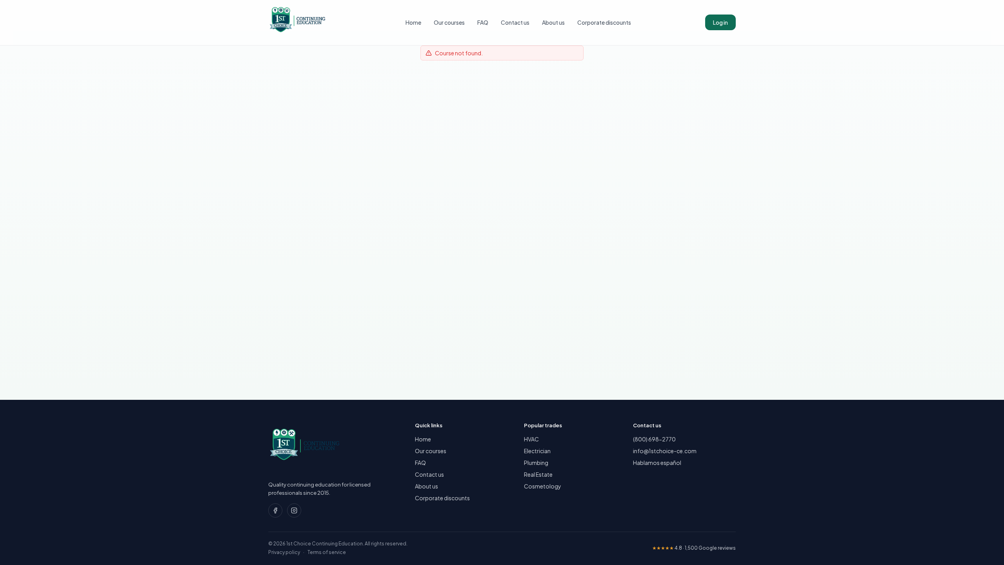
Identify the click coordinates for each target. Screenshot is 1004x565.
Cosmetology (542, 486)
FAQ (482, 22)
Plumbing (536, 462)
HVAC (531, 439)
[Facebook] (275, 510)
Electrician (537, 450)
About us (553, 22)
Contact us (515, 22)
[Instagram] (294, 510)
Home (413, 22)
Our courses (449, 22)
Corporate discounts (604, 22)
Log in (720, 22)
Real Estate (538, 474)
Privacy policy (284, 552)
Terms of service (326, 552)
